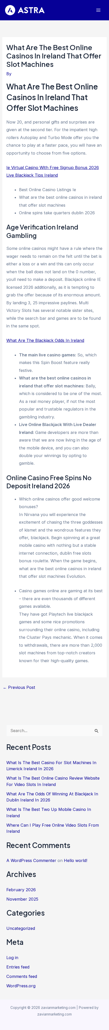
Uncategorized (20, 928)
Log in (12, 957)
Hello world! (75, 860)
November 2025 (22, 899)
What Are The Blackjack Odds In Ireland (45, 340)
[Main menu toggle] (98, 10)
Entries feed (17, 967)
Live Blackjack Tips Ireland (32, 175)
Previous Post (19, 687)
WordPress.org (20, 985)
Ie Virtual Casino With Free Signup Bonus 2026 (52, 167)
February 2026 (21, 889)
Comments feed (21, 976)
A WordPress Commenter (31, 860)
